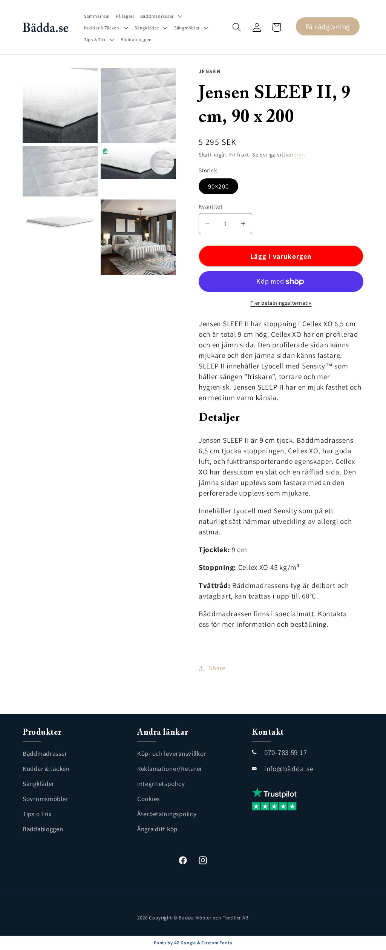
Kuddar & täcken (46, 768)
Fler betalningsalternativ (280, 302)
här (299, 154)
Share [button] (217, 668)
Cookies (148, 799)
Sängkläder (38, 784)
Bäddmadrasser (45, 753)
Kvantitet (210, 206)
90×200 (218, 186)
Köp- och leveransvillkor (171, 753)
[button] (161, 16)
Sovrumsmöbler (45, 799)
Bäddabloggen (43, 829)
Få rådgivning (328, 26)
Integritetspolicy (161, 784)
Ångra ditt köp (157, 829)
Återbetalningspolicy (166, 814)
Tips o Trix (37, 814)
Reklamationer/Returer (169, 768)
